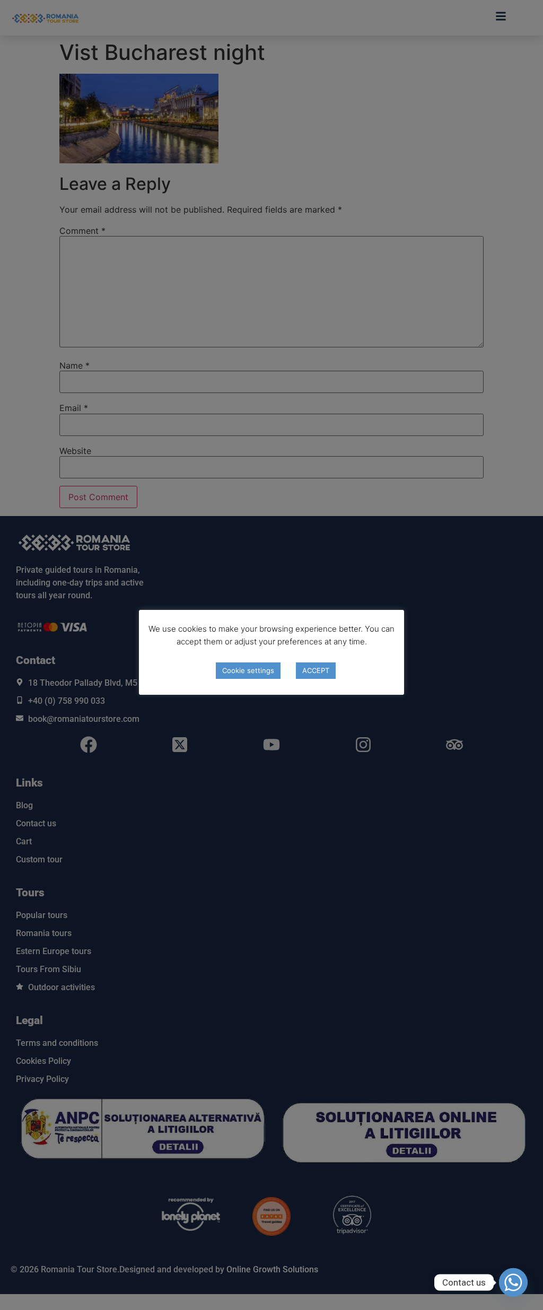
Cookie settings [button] (248, 670)
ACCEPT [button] (315, 670)
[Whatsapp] (513, 1282)
